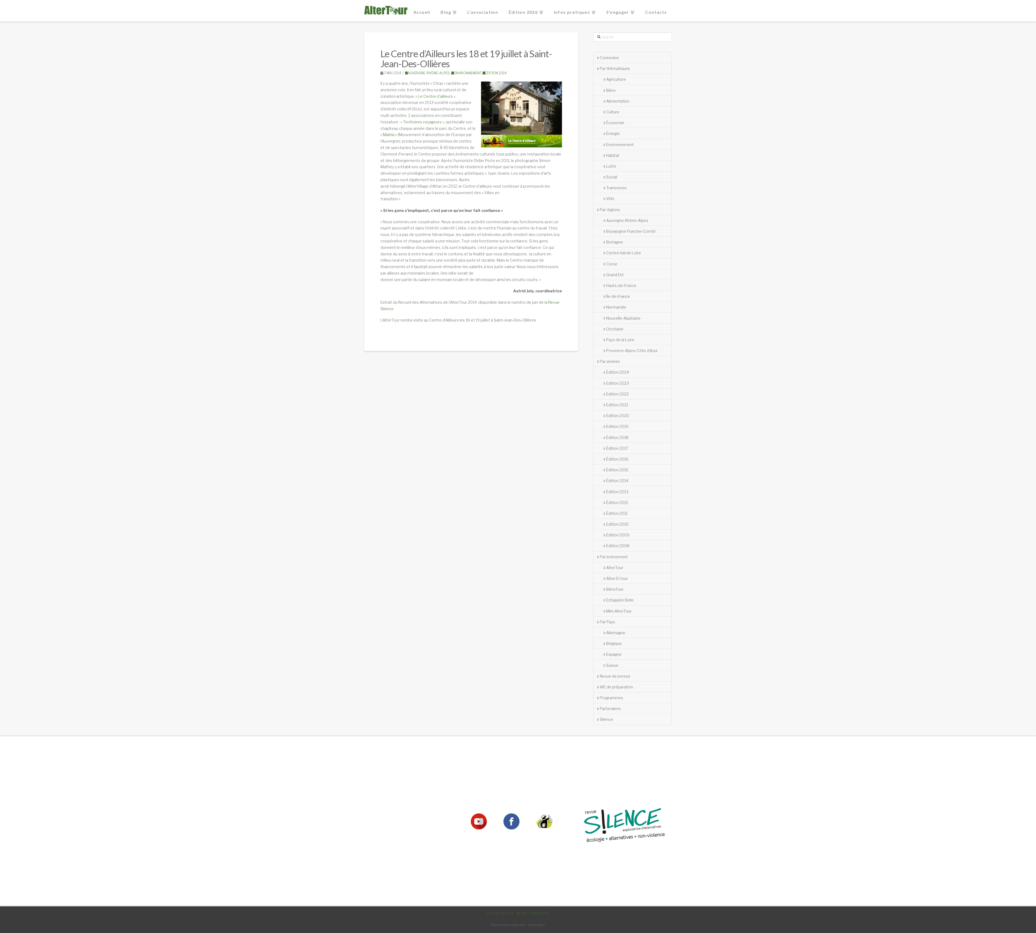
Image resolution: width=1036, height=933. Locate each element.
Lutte (611, 166)
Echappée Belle (620, 600)
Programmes (611, 697)
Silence (606, 719)
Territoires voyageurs (422, 122)
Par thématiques (615, 68)
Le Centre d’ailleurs (435, 96)
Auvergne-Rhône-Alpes (429, 73)
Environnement (467, 73)
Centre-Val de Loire (623, 253)
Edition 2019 (617, 426)
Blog (522, 913)
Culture (612, 112)
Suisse (612, 665)
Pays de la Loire (620, 339)
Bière (611, 90)
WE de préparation (616, 687)
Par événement (614, 557)
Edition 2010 (617, 524)
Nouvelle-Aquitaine (623, 318)
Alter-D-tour (617, 578)
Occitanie (614, 329)
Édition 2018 (617, 437)
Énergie (613, 133)
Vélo (610, 198)
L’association (500, 913)
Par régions (610, 209)
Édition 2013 (617, 491)
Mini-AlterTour (619, 611)
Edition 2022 (617, 394)
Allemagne (615, 632)
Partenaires (610, 708)
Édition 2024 (617, 372)
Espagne (614, 654)
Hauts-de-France (621, 285)
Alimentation (617, 101)
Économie (615, 122)
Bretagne (614, 242)
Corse (611, 264)
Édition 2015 (617, 470)
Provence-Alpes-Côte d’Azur (632, 350)
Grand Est (615, 274)
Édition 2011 (617, 513)
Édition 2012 (617, 502)
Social (611, 177)
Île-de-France (618, 296)
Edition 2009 (617, 535)
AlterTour (614, 567)
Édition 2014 (496, 73)
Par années (610, 361)
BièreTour (614, 589)
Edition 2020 (617, 415)
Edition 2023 (617, 383)
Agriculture (616, 79)
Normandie (616, 307)
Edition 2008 (618, 545)
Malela (389, 134)
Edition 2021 (617, 405)
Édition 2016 (617, 459)
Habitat (612, 155)
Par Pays (607, 622)
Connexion (609, 57)
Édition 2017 (617, 448)
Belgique (614, 643)
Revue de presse (615, 676)
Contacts (539, 913)
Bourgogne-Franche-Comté (631, 231)
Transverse (616, 187)
